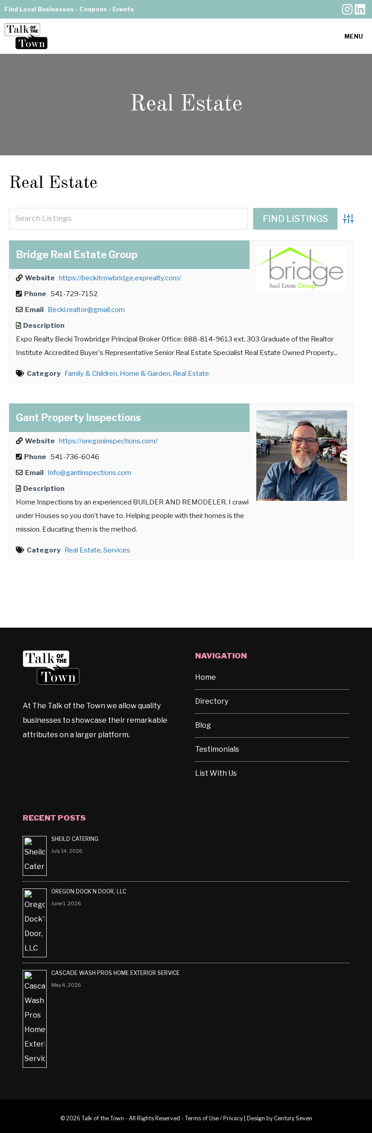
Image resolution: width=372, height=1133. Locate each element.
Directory (211, 701)
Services (116, 550)
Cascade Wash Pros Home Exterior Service (115, 973)
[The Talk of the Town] (26, 36)
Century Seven (293, 1118)
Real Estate (53, 183)
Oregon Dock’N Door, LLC (89, 891)
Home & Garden (145, 374)
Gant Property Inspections (78, 417)
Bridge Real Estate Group (76, 254)
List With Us (216, 773)
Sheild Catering (74, 838)
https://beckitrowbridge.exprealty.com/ (120, 278)
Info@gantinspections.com (89, 473)
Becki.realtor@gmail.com (86, 310)
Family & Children (90, 374)
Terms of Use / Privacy (214, 1118)
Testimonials (217, 749)
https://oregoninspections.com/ (108, 441)
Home (205, 677)
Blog (203, 725)
